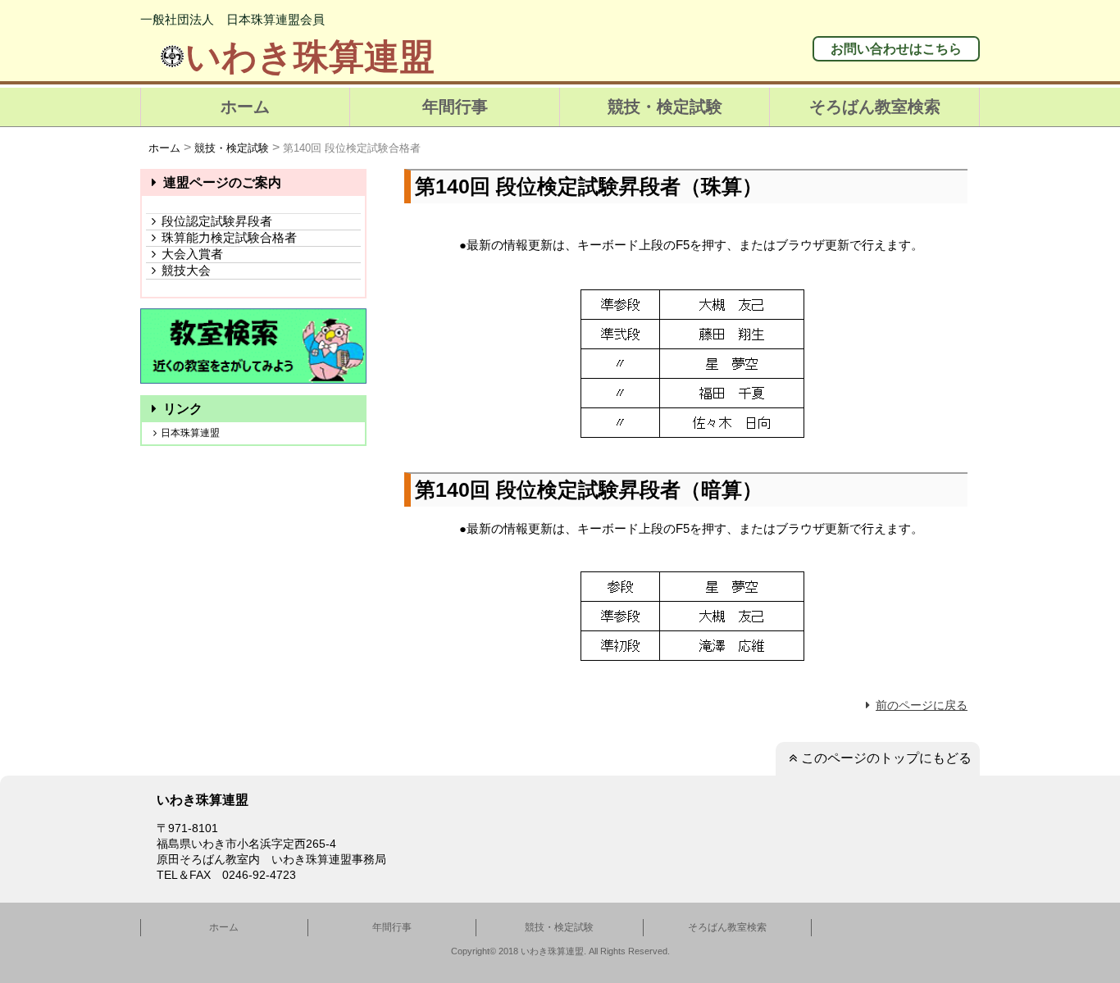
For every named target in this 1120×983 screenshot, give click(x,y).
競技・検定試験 (665, 107)
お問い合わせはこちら (896, 49)
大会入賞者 (192, 254)
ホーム (245, 107)
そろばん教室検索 (874, 107)
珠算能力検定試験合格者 (229, 237)
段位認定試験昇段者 (217, 221)
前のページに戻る (921, 705)
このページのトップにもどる (886, 758)
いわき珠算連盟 (310, 56)
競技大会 (186, 270)
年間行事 (455, 107)
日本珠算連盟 (190, 433)
